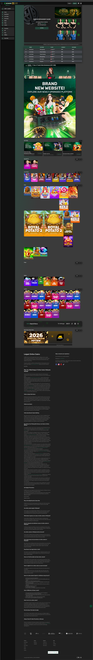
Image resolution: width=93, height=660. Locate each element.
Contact (18, 1)
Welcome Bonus (47, 623)
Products (12, 1)
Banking (35, 642)
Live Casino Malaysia (31, 389)
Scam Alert (45, 645)
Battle (25, 648)
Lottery (25, 650)
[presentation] (79, 159)
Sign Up (74, 3)
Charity (54, 645)
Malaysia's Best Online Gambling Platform (35, 474)
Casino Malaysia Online (35, 364)
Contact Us (45, 642)
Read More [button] (25, 366)
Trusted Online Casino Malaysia (36, 377)
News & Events (8, 1)
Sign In (69, 3)
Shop (54, 642)
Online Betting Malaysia (39, 453)
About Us (4, 1)
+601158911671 (62, 358)
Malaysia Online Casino (28, 445)
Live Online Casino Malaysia (31, 434)
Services (15, 1)
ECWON (25, 391)
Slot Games (26, 645)
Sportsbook (26, 642)
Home (1, 1)
